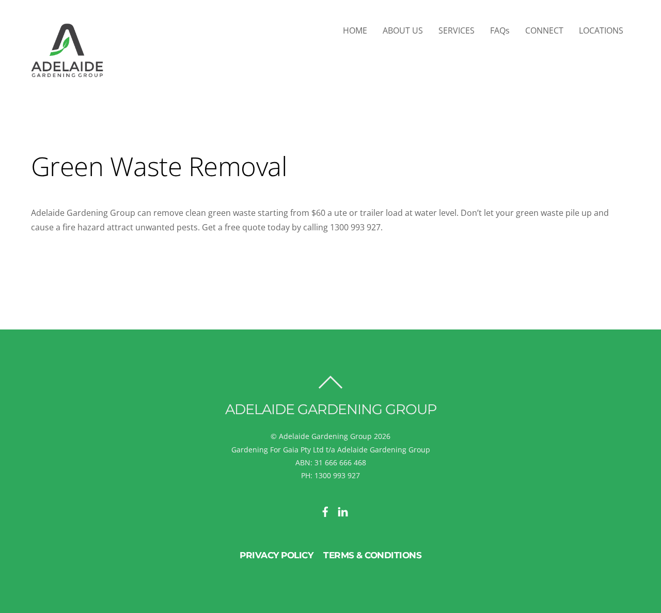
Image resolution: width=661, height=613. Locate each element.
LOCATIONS (601, 30)
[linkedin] (343, 510)
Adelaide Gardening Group (325, 436)
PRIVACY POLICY (276, 555)
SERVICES (456, 30)
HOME (355, 30)
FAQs (500, 30)
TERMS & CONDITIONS (372, 555)
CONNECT (544, 30)
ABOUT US (403, 30)
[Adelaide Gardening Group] (67, 73)
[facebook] (325, 510)
